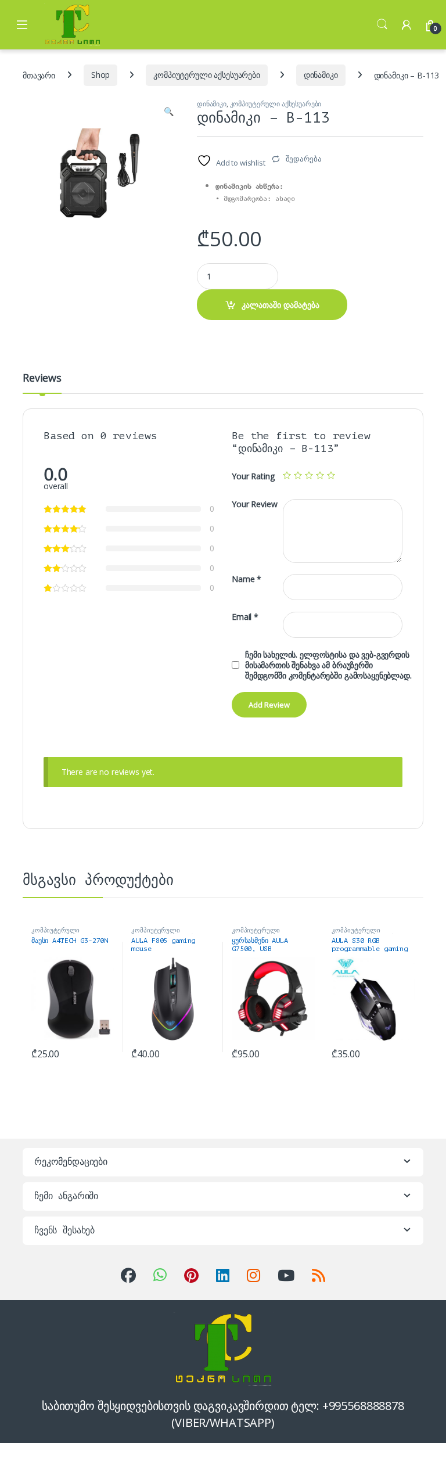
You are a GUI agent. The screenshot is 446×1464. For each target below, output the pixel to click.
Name (246, 579)
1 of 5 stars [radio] (287, 475)
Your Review (254, 504)
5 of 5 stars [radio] (331, 475)
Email (245, 617)
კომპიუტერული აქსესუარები (206, 74)
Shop (100, 74)
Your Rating (253, 476)
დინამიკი (321, 74)
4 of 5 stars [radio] (320, 475)
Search (382, 24)
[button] (169, 112)
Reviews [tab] (42, 378)
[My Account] (406, 24)
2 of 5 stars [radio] (298, 475)
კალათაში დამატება (280, 304)
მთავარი (39, 74)
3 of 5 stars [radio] (309, 475)
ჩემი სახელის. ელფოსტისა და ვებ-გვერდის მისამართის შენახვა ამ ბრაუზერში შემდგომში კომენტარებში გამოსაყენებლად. (328, 665)
